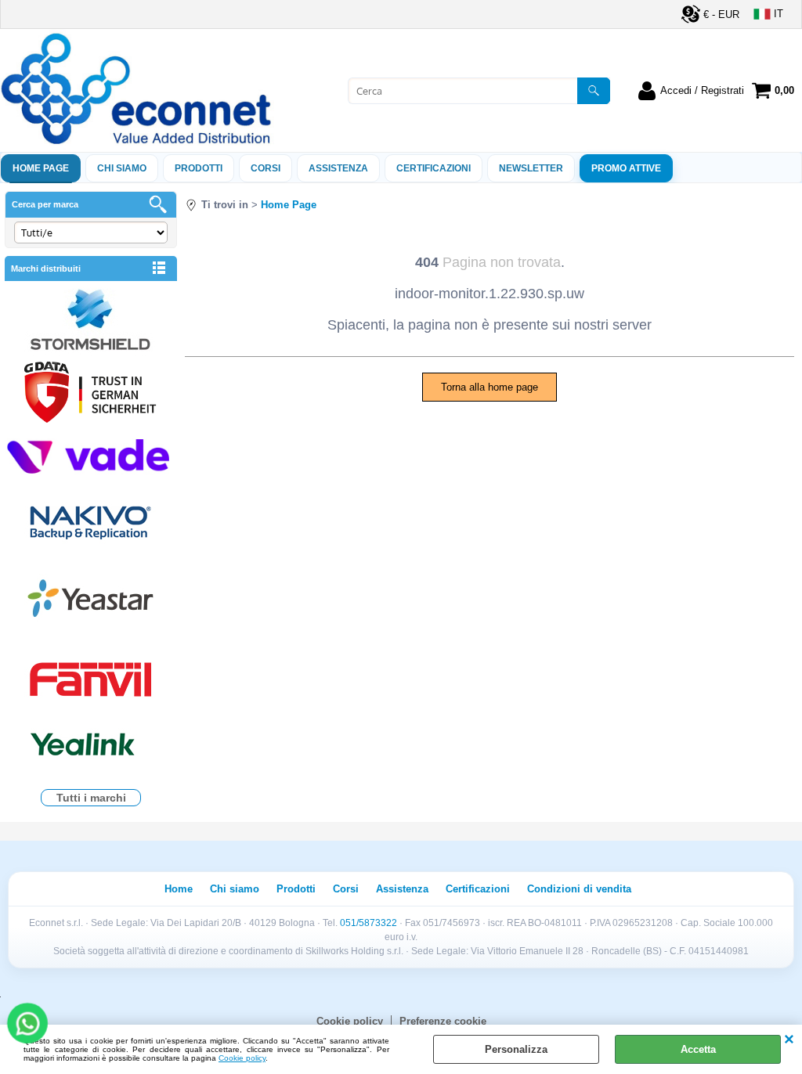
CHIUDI (789, 1040)
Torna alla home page (489, 387)
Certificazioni (433, 168)
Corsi (265, 168)
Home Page (41, 168)
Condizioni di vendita (579, 889)
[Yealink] (91, 746)
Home (178, 889)
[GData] (91, 394)
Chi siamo (121, 168)
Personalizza (516, 1049)
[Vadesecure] (91, 454)
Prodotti (198, 168)
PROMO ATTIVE (626, 168)
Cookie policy (242, 1058)
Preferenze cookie (442, 1021)
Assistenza (402, 889)
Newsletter (531, 168)
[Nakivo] (91, 521)
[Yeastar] (91, 601)
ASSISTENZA (338, 168)
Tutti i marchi (91, 797)
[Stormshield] (91, 321)
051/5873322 (368, 922)
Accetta (698, 1049)
